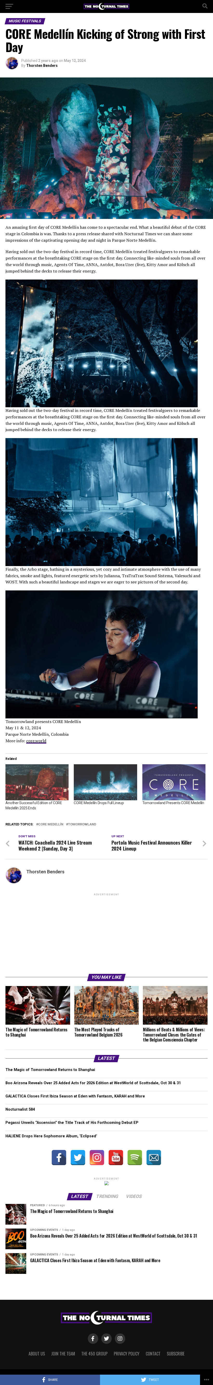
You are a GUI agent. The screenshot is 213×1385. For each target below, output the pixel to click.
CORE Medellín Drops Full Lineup (99, 803)
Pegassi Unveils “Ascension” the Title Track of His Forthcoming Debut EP (71, 1122)
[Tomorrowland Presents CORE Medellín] (173, 782)
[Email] (154, 1157)
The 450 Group (94, 1354)
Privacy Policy (126, 1354)
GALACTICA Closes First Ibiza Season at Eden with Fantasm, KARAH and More (75, 1096)
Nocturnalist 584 (20, 1109)
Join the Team (63, 1354)
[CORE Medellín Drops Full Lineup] (105, 782)
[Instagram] (97, 1157)
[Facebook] (59, 1157)
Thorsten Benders (42, 65)
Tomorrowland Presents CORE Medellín (173, 803)
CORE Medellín (50, 824)
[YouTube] (116, 1157)
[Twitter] (78, 1157)
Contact (153, 1354)
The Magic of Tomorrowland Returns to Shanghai (50, 1070)
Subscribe (175, 1354)
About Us (37, 1354)
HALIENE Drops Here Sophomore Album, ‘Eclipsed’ (51, 1136)
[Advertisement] (106, 933)
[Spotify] (135, 1157)
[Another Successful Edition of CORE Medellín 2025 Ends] (37, 782)
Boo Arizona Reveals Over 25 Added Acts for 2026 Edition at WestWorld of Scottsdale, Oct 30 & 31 (93, 1083)
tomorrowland (82, 824)
